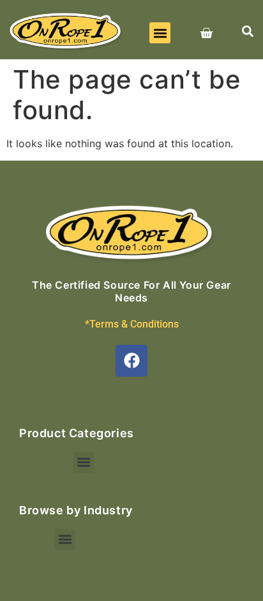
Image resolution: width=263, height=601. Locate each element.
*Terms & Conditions (132, 324)
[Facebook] (131, 361)
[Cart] (206, 33)
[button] (159, 32)
